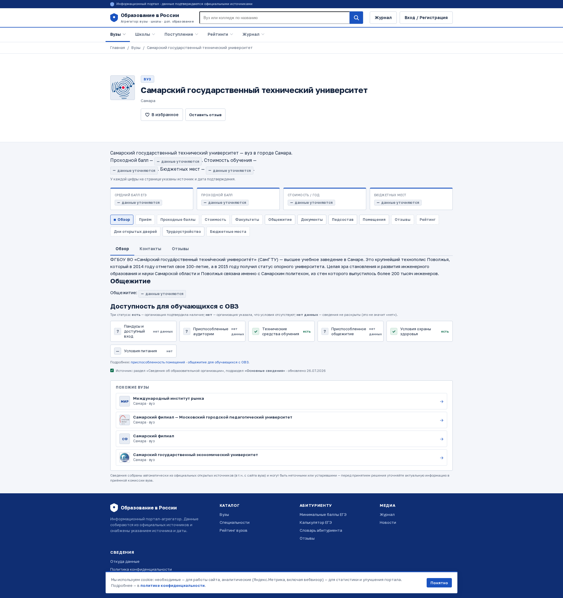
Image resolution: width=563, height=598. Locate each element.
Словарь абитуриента (321, 530)
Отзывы (307, 538)
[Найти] (356, 17)
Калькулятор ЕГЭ (316, 522)
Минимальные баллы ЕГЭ (323, 514)
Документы (312, 219)
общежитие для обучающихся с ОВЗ (218, 362)
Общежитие (280, 219)
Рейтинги (218, 34)
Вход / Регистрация (426, 17)
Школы (142, 34)
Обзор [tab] (122, 248)
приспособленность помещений (158, 362)
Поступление (179, 34)
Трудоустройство (183, 231)
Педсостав (343, 219)
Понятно (439, 582)
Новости (388, 522)
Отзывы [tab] (180, 248)
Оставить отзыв (205, 114)
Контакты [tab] (150, 248)
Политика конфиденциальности (141, 569)
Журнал (383, 17)
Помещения (374, 219)
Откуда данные (125, 561)
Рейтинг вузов (233, 530)
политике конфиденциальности (172, 585)
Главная (117, 47)
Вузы (115, 34)
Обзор (124, 219)
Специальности (235, 522)
